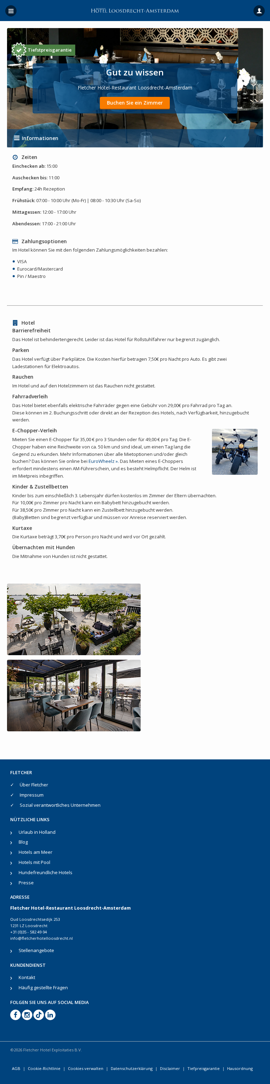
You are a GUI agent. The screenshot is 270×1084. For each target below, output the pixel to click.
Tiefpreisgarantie (203, 1068)
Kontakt (27, 977)
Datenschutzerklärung (132, 1068)
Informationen (40, 138)
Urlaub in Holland (37, 832)
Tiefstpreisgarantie (50, 50)
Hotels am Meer (35, 852)
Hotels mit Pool (34, 862)
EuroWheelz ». (104, 461)
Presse (26, 882)
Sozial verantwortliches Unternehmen (60, 805)
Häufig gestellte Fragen (43, 987)
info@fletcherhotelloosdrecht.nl (41, 938)
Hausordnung (240, 1068)
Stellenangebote (36, 950)
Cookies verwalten (85, 1068)
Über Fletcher (34, 785)
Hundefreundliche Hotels (45, 872)
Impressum (32, 795)
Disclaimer (170, 1068)
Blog (23, 842)
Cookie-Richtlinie (44, 1068)
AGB (16, 1068)
